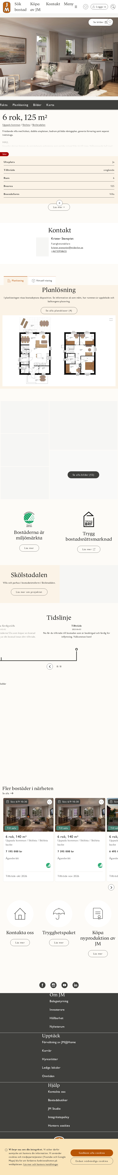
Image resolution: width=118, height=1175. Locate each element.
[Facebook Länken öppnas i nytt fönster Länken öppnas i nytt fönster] (42, 985)
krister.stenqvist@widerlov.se (67, 247)
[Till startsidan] (6, 7)
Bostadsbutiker (58, 1100)
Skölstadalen (38, 124)
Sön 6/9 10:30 (19, 801)
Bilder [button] (37, 105)
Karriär (46, 1050)
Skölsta (26, 124)
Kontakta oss (56, 1091)
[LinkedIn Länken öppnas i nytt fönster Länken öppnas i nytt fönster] (76, 985)
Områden (48, 1076)
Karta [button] (50, 105)
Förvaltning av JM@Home (59, 1042)
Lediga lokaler (51, 1067)
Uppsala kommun (11, 124)
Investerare (57, 1009)
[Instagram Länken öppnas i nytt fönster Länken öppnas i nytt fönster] (53, 985)
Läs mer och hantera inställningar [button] (40, 1164)
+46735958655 (59, 251)
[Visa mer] (59, 203)
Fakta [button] (4, 105)
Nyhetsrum (57, 1026)
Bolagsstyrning (59, 1001)
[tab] (16, 280)
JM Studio (54, 1108)
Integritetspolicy (58, 1117)
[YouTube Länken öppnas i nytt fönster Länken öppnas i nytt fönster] (64, 985)
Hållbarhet (56, 1018)
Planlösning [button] (20, 105)
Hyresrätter (50, 1059)
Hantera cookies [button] (59, 1125)
